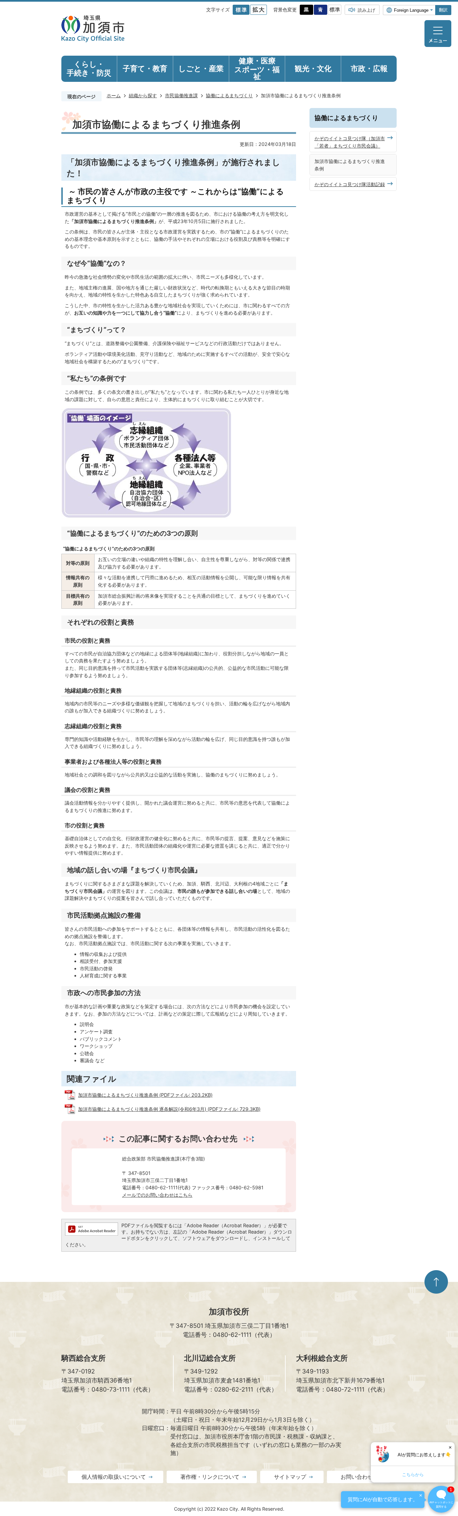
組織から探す (143, 95)
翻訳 (443, 9)
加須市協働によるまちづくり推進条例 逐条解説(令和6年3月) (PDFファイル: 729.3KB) (169, 1109)
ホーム (114, 95)
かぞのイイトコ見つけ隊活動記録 (349, 184)
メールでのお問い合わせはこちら (157, 1195)
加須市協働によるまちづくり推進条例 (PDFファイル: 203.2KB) (145, 1095)
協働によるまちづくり (229, 95)
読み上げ (366, 10)
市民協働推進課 (181, 95)
